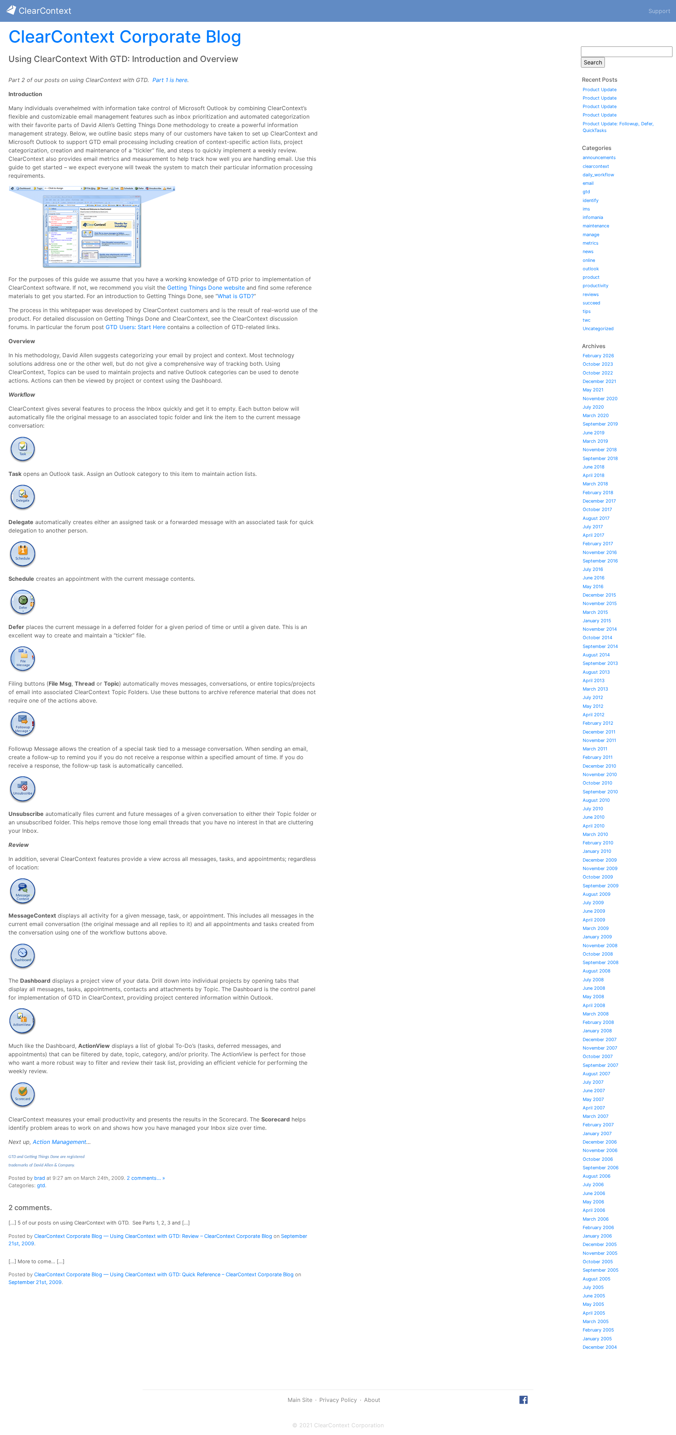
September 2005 (601, 1270)
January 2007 (597, 1133)
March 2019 (595, 441)
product (591, 277)
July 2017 (593, 526)
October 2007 (598, 1056)
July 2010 (593, 808)
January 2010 (597, 851)
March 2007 (595, 1116)
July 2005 (593, 1287)
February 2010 (598, 842)
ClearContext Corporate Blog (125, 36)
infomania (593, 217)
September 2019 (600, 424)
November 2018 (600, 449)
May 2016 (593, 586)
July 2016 (593, 569)
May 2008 (593, 996)
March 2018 (595, 483)
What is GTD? (236, 296)
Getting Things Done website (206, 287)
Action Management (59, 1141)
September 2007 (600, 1065)
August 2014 (596, 654)
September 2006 (601, 1167)
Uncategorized (598, 328)
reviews (591, 294)
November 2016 (600, 552)
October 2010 (597, 783)
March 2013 (595, 689)
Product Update (599, 89)
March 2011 (595, 748)
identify (591, 200)
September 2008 (601, 962)
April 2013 (594, 680)
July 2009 (593, 902)
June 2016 (594, 577)
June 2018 (594, 467)
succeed (591, 303)
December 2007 (599, 1039)
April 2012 (594, 714)
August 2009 (597, 894)
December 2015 (599, 595)
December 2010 (599, 766)
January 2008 (597, 1030)
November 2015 (600, 603)
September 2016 (600, 561)
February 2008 (598, 1022)
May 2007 (593, 1099)
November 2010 (600, 774)
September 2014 (600, 646)
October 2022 (598, 373)
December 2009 (600, 860)
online (589, 260)
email (588, 183)
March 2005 (596, 1321)
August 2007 (596, 1073)
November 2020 (600, 398)
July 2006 (593, 1184)
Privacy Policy (338, 1399)
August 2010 (596, 800)
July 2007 (593, 1082)
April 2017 (593, 535)
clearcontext (596, 166)
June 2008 (594, 988)
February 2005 (598, 1330)
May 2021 (593, 389)
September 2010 (600, 791)
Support (659, 10)
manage (591, 234)
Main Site (300, 1399)
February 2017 (598, 543)
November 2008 (600, 945)
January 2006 (597, 1236)
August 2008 (597, 971)
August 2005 (597, 1279)
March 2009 (596, 928)
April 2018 (594, 475)
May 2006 (593, 1201)
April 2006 (594, 1210)
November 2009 (600, 868)
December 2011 (599, 732)
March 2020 (596, 415)
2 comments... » (146, 1178)
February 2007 (598, 1124)
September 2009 (601, 885)
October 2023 (598, 364)
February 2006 (598, 1227)
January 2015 (597, 620)
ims (586, 209)
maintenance (596, 225)
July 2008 (593, 979)
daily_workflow (598, 174)
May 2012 (593, 706)
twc (586, 320)
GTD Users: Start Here (135, 327)
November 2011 (599, 740)
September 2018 (600, 458)
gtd (41, 1185)
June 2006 (594, 1193)
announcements (599, 157)
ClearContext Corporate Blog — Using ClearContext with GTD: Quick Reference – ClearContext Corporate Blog (164, 1274)
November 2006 (600, 1150)
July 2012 (593, 697)
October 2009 (598, 877)
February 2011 (598, 757)
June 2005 (594, 1295)
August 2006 (597, 1176)
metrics (591, 243)
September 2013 (600, 663)
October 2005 (598, 1261)
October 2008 (598, 954)
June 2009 (594, 911)
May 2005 (593, 1304)
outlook (591, 268)
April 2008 (594, 1005)
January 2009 (597, 936)
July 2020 (593, 407)
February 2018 (598, 492)
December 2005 (600, 1244)
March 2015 (595, 612)
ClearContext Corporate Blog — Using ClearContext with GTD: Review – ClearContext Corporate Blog (153, 1236)
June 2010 (594, 817)
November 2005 (600, 1253)
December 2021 (599, 381)
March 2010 (595, 834)
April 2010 (594, 826)
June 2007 (594, 1090)
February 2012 (598, 723)
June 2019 (594, 432)
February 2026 (598, 355)
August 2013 (596, 672)
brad (39, 1178)
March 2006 (596, 1219)
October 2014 (597, 637)
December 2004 (600, 1347)
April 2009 (594, 920)
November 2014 (600, 629)
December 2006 (600, 1142)
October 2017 (597, 509)
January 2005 (597, 1338)
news (588, 251)
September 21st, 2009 (35, 1282)
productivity (595, 285)
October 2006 (598, 1159)
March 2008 (596, 1014)
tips (587, 311)
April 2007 (594, 1107)
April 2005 (594, 1313)
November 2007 (600, 1048)
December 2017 (599, 501)
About (372, 1399)
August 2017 (596, 518)
